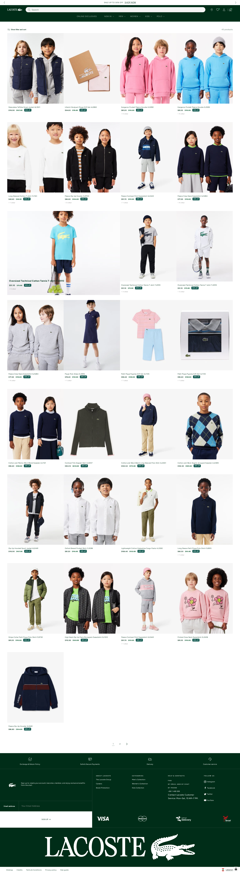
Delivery (150, 764)
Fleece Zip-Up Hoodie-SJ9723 (77, 196)
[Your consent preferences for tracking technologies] (236, 869)
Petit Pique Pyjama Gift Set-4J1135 (135, 374)
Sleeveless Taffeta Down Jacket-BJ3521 (24, 107)
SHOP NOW (130, 2)
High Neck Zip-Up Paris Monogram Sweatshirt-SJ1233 (86, 637)
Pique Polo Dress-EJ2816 (75, 374)
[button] (4, 2)
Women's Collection (140, 784)
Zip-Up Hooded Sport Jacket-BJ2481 (23, 548)
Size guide (64, 870)
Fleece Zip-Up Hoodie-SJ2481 (20, 726)
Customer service (210, 764)
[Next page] (127, 744)
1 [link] (113, 744)
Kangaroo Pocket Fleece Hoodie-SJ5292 (137, 107)
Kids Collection (138, 788)
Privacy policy (50, 870)
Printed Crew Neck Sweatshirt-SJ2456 (193, 637)
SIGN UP (45, 819)
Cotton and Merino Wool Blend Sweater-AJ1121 (27, 463)
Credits (19, 870)
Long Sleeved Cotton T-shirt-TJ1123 (22, 196)
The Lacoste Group (103, 779)
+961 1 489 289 (174, 791)
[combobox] (115, 9)
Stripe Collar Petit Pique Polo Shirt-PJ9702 (25, 637)
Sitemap (9, 870)
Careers (99, 784)
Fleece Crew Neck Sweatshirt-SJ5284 (193, 196)
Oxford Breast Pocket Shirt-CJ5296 (79, 548)
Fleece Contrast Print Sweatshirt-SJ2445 (137, 196)
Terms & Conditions (34, 870)
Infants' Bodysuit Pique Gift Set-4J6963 (81, 107)
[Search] (29, 9)
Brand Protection (103, 788)
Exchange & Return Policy (30, 764)
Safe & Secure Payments (90, 764)
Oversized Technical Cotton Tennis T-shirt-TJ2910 (36, 281)
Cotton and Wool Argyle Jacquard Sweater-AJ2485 (198, 463)
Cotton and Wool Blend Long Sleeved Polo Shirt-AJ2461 (143, 463)
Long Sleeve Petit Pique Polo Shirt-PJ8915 (195, 548)
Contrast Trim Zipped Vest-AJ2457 (78, 463)
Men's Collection (138, 779)
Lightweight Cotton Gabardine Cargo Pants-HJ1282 (142, 548)
